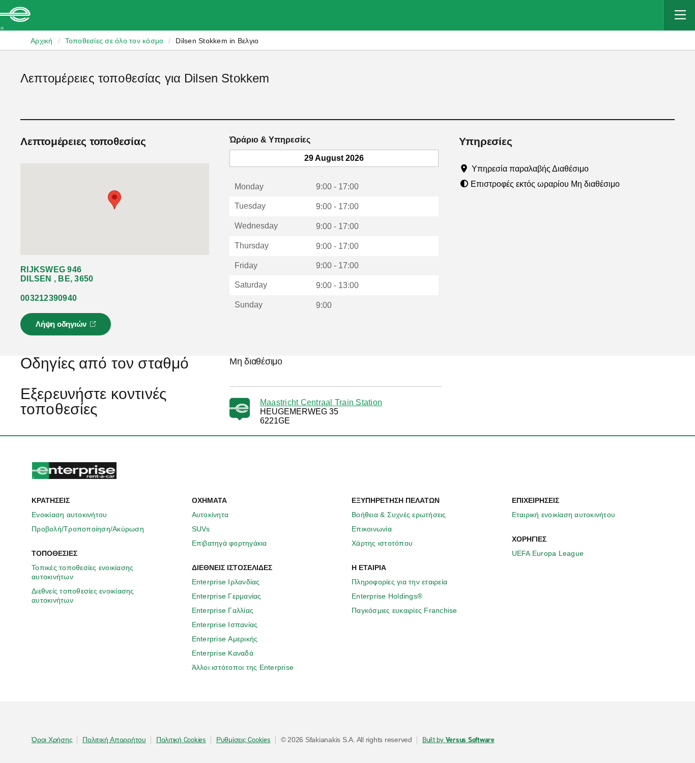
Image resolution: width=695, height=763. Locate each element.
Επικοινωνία (372, 529)
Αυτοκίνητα (210, 515)
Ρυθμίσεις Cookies (243, 740)
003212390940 (48, 298)
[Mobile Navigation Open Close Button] (679, 15)
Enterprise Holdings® (387, 596)
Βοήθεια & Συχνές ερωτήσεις (399, 515)
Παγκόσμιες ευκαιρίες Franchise (404, 610)
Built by (458, 740)
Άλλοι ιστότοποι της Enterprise (243, 667)
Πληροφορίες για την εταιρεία (399, 582)
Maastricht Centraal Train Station (321, 402)
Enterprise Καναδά (222, 653)
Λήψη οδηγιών (67, 327)
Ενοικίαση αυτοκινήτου (69, 515)
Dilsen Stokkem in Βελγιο (217, 41)
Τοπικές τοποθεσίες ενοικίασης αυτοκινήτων (82, 572)
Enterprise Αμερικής (225, 639)
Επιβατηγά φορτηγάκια (229, 543)
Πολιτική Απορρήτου (114, 740)
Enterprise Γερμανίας (227, 596)
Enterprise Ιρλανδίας (226, 582)
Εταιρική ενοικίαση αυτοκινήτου (564, 515)
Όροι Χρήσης (52, 740)
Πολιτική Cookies (181, 740)
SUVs (201, 529)
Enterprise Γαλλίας (223, 610)
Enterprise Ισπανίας (225, 624)
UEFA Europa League (548, 553)
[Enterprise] (15, 15)
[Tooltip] (598, 168)
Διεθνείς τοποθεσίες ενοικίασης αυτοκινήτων (83, 595)
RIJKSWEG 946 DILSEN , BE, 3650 (56, 274)
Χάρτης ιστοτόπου (382, 543)
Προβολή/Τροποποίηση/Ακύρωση (88, 529)
